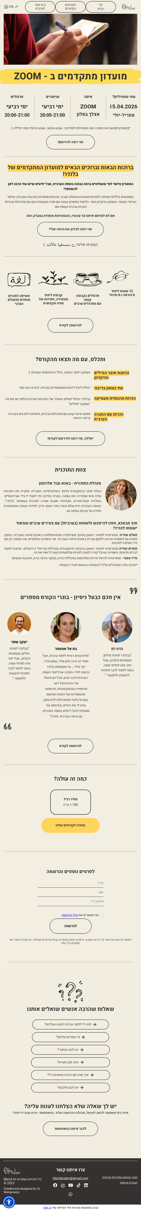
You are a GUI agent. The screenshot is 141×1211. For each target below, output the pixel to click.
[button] (9, 1202)
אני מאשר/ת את (80, 915)
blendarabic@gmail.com (70, 1178)
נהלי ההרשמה (70, 915)
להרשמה (70, 926)
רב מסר (47, 1207)
